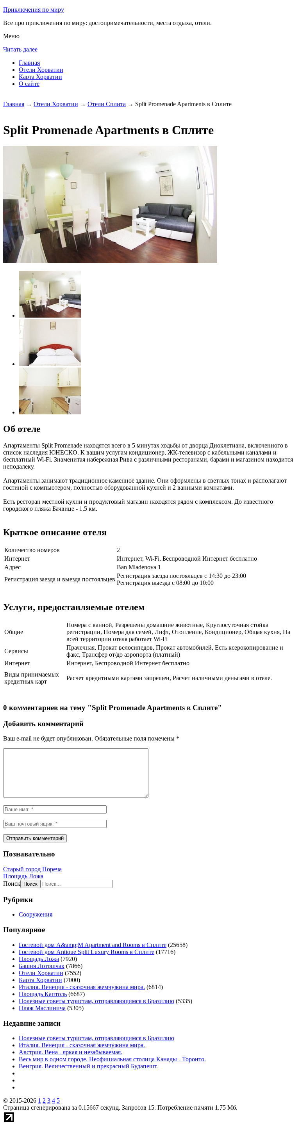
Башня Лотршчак (41, 966)
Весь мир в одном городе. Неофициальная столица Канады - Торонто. (112, 1059)
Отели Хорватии (41, 69)
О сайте (29, 83)
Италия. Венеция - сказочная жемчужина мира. (82, 987)
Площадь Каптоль (43, 994)
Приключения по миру (33, 9)
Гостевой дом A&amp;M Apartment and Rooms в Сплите (92, 944)
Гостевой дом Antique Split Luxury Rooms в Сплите (86, 952)
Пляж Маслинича (42, 1008)
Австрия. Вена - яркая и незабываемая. (70, 1052)
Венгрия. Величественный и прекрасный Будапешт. (88, 1066)
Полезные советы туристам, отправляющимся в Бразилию (96, 1001)
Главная (29, 62)
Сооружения (35, 914)
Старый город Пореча (32, 869)
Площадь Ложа (23, 876)
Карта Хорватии (40, 76)
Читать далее (20, 49)
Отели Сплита (107, 104)
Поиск (11, 883)
